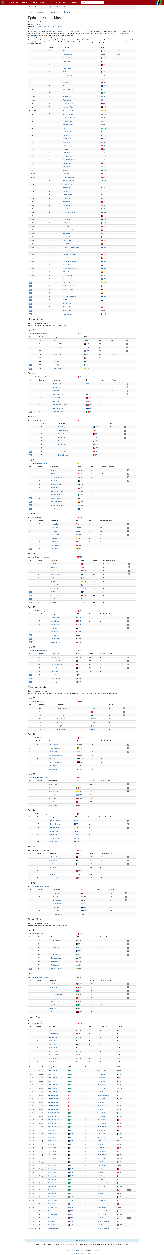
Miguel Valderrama (69, 293)
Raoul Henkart (67, 216)
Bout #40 (31, 1207)
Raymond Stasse (68, 289)
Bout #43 (31, 1218)
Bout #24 (31, 1151)
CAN (105, 135)
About (77, 1250)
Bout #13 (31, 1113)
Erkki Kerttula (67, 219)
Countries (33, 2)
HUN (105, 174)
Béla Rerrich (67, 303)
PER (105, 223)
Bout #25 (31, 1155)
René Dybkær (67, 310)
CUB (105, 131)
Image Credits (84, 1250)
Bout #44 (31, 1221)
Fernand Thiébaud (43, 886)
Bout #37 (31, 1197)
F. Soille (40, 738)
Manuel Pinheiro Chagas (70, 254)
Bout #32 (31, 1179)
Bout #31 (31, 1176)
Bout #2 (31, 1074)
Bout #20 (31, 1137)
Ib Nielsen (66, 149)
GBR (105, 82)
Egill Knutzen (67, 96)
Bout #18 (31, 1130)
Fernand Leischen (68, 279)
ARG (105, 100)
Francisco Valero (68, 275)
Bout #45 (31, 1225)
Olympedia (12, 2)
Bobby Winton (42, 650)
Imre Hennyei (67, 191)
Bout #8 (31, 1095)
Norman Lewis (67, 79)
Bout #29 (31, 1169)
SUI (104, 54)
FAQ (90, 1250)
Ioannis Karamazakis (69, 261)
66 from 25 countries (43, 29)
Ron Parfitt (66, 82)
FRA (105, 61)
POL (105, 240)
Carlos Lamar (67, 198)
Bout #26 (31, 1158)
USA (105, 79)
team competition (63, 31)
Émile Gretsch (67, 75)
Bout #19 (31, 1134)
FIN (105, 156)
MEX (105, 188)
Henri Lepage (67, 68)
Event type (67, 12)
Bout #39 (31, 1204)
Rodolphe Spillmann (69, 177)
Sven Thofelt (67, 282)
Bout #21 (31, 1141)
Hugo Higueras (67, 314)
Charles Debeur (68, 103)
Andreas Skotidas (68, 181)
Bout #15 (31, 1120)
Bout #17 (31, 1127)
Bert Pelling (66, 142)
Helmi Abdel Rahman (69, 160)
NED (105, 184)
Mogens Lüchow (68, 124)
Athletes (23, 2)
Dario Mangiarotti (68, 286)
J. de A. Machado (43, 557)
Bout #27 (31, 1162)
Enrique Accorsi (68, 230)
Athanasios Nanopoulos (70, 268)
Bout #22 (31, 1144)
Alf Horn (65, 135)
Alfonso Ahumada (68, 272)
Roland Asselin (67, 195)
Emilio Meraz (67, 209)
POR (105, 202)
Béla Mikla (66, 244)
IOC (57, 2)
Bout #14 (31, 1116)
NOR (104, 96)
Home (31, 7)
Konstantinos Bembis (69, 296)
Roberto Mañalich (68, 131)
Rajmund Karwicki (68, 265)
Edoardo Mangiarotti (69, 58)
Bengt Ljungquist (68, 86)
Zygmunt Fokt (67, 307)
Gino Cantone (38, 31)
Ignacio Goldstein (68, 258)
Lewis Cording (42, 334)
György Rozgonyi (43, 977)
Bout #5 (31, 1084)
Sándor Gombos (43, 777)
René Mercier (42, 701)
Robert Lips (66, 145)
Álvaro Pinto (66, 202)
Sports (50, 2)
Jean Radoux (67, 65)
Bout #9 (31, 1098)
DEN (104, 124)
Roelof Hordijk (67, 184)
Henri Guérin (67, 61)
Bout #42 (31, 1214)
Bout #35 (31, 1190)
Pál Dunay (66, 174)
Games (42, 2)
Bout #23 (31, 1148)
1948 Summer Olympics (48, 7)
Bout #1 (31, 1070)
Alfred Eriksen (67, 163)
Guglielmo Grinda (43, 377)
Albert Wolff (66, 233)
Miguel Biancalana (68, 93)
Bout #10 (31, 1102)
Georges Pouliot (68, 237)
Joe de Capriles (68, 114)
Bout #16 (31, 1123)
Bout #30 (31, 1172)
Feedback (75, 2)
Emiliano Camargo (68, 110)
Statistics (66, 2)
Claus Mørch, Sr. (68, 205)
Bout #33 (31, 1183)
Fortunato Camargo (69, 212)
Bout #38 (31, 1200)
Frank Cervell (67, 138)
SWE (105, 86)
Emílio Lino (66, 226)
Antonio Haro (67, 188)
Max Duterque (42, 517)
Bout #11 (31, 1106)
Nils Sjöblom (67, 156)
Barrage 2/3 (32, 1228)
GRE (105, 181)
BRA (105, 93)
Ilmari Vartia (66, 251)
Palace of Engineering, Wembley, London (49, 26)
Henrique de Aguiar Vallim (71, 247)
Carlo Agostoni (67, 72)
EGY (105, 107)
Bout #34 (31, 1186)
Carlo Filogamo (42, 611)
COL (105, 110)
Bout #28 (31, 1165)
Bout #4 (31, 1081)
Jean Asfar (66, 153)
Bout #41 (31, 1211)
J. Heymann (41, 420)
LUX (105, 75)
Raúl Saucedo (67, 100)
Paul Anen (66, 128)
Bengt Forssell (42, 463)
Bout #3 (31, 1077)
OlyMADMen (78, 1253)
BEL (104, 65)
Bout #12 (31, 1109)
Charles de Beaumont (69, 117)
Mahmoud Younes (68, 107)
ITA (105, 51)
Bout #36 (31, 1193)
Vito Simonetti (67, 167)
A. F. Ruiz (66, 300)
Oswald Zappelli (68, 54)
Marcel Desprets (68, 89)
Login (67, 1250)
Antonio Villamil (67, 121)
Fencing (59, 7)
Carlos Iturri (66, 223)
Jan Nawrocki (67, 240)
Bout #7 (31, 1091)
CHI (105, 230)
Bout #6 (31, 1088)
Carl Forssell (67, 170)
